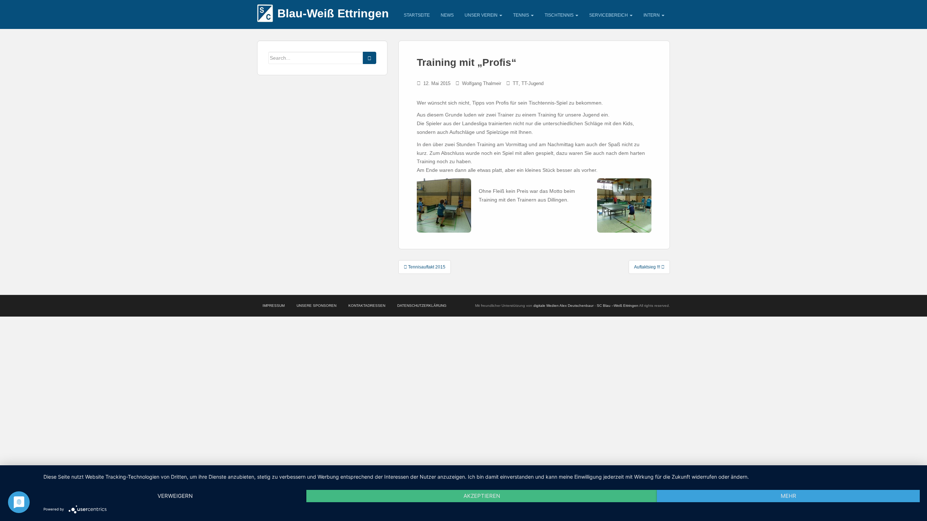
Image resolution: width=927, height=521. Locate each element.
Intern (652, 15)
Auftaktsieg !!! (647, 267)
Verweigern (175, 495)
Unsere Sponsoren (316, 306)
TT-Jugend (532, 83)
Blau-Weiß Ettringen (333, 13)
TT (516, 83)
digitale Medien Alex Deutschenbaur (563, 306)
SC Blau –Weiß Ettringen (617, 306)
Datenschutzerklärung (421, 306)
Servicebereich (609, 15)
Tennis (521, 15)
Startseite (417, 15)
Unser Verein (482, 15)
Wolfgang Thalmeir (481, 83)
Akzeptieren (482, 495)
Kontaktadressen (366, 306)
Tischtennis (560, 15)
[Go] (369, 58)
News (447, 15)
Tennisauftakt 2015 (426, 267)
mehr (788, 495)
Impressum (274, 306)
